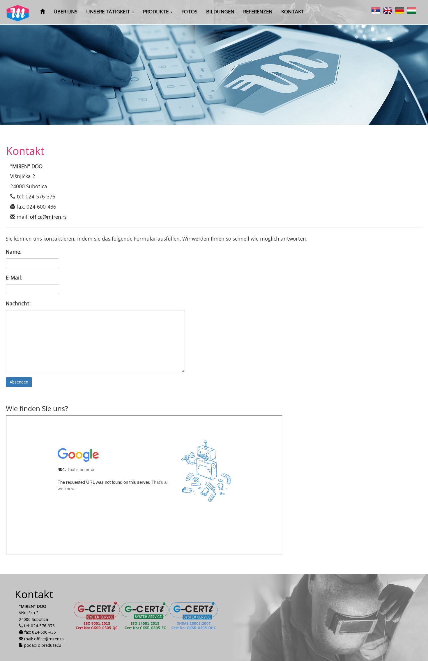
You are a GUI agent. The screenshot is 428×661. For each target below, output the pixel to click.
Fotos (189, 11)
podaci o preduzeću (42, 645)
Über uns (65, 11)
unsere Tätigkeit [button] (108, 11)
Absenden (19, 382)
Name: (13, 251)
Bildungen (220, 11)
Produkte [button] (156, 11)
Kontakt (292, 11)
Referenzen (258, 11)
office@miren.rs (48, 216)
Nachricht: (18, 303)
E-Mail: (14, 277)
